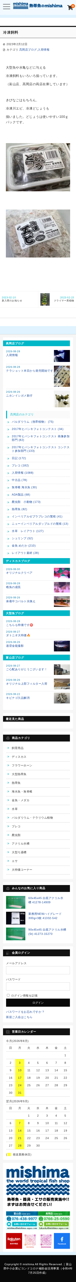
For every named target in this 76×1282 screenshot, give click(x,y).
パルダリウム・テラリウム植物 (32, 817)
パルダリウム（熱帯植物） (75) (33, 421)
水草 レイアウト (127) (28, 531)
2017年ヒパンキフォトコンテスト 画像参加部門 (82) (41, 438)
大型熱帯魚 (19, 774)
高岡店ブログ (28, 49)
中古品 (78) (19, 480)
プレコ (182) (20, 465)
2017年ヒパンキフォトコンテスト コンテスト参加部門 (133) (41, 449)
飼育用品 (18, 748)
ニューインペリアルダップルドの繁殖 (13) (40, 523)
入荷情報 (43, 49)
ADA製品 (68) (21, 494)
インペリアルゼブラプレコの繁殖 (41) (37, 516)
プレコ (16, 826)
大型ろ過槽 (19, 852)
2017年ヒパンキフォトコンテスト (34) (37, 429)
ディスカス (19, 756)
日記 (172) (19, 458)
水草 (15, 809)
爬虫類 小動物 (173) (26, 501)
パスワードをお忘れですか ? (25, 1011)
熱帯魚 (16, 782)
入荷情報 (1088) (23, 472)
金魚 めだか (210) (24, 545)
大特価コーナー (22, 869)
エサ (15, 861)
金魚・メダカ (20, 800)
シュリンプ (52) (22, 538)
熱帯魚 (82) (19, 509)
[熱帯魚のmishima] (38, 6)
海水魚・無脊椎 (22, 791)
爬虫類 (16, 835)
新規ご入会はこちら (19, 1017)
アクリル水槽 (20, 843)
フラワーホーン (22, 765)
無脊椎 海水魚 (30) (24, 487)
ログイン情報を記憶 (23, 995)
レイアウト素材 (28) (25, 552)
